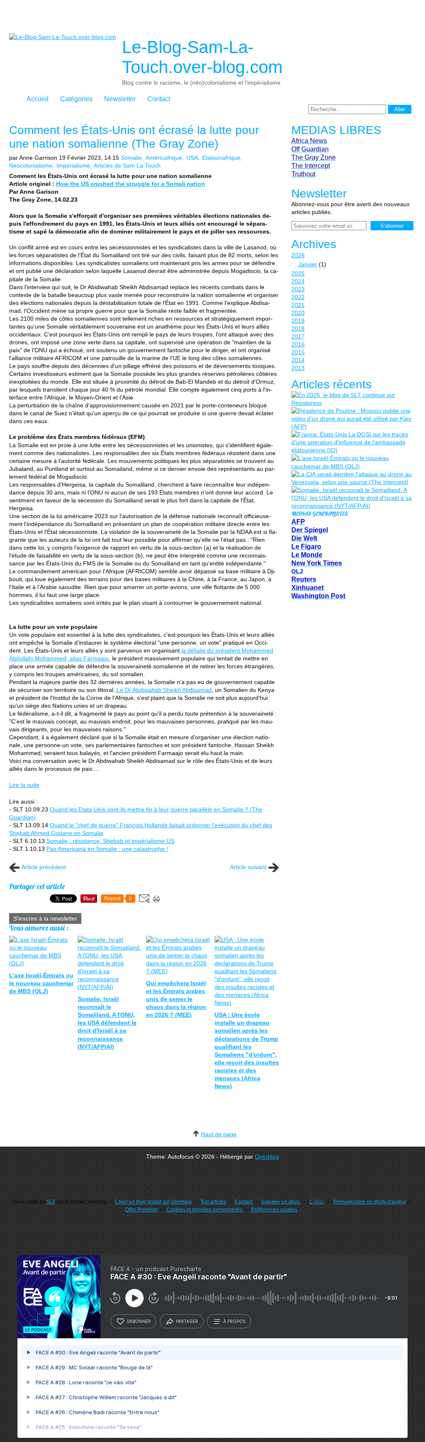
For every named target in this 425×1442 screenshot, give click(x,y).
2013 (298, 368)
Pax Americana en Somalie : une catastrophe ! (107, 848)
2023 (298, 289)
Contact (158, 98)
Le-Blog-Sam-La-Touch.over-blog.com (202, 57)
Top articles (213, 1202)
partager (187, 1321)
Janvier (307, 264)
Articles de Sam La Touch (127, 165)
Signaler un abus (281, 1202)
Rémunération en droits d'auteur (369, 1202)
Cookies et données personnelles (204, 1210)
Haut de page (219, 1134)
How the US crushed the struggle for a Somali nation (130, 183)
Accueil (38, 98)
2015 (298, 352)
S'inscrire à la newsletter (45, 918)
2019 (298, 320)
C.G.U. (317, 1202)
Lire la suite (24, 785)
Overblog (267, 1156)
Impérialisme (73, 165)
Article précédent (44, 867)
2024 (298, 281)
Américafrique (164, 157)
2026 (298, 255)
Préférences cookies (274, 1210)
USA (192, 157)
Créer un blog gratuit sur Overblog (153, 1202)
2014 (298, 360)
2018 (298, 328)
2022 (298, 297)
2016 (298, 344)
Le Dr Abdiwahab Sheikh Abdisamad (163, 690)
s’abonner (139, 1321)
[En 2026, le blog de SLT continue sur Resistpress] (351, 399)
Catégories (76, 98)
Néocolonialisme (30, 165)
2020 (298, 312)
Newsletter (120, 98)
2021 (298, 305)
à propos (234, 1321)
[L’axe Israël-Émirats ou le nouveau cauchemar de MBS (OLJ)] (351, 462)
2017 (298, 336)
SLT (50, 1202)
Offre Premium (141, 1210)
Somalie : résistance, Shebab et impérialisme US (110, 841)
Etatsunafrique (221, 157)
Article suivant (248, 867)
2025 (298, 273)
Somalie (131, 157)
